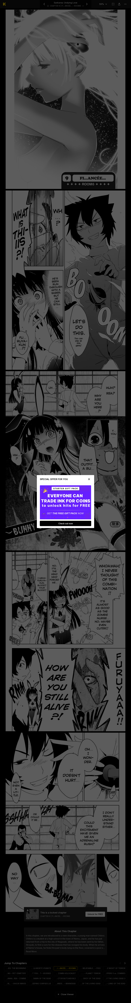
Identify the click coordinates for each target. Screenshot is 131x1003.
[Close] (89, 479)
